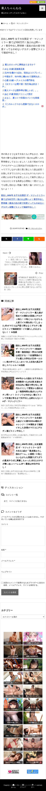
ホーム (5, 23)
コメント (4, 524)
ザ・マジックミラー (20, 23)
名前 (3, 550)
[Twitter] (6, 239)
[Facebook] (17, 239)
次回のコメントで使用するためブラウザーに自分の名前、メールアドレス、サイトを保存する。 (24, 584)
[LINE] (28, 239)
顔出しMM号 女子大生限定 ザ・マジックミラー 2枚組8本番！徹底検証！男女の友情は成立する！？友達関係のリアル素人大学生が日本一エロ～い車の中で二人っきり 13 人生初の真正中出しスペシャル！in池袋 (22, 355)
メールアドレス (8, 561)
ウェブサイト (6, 572)
